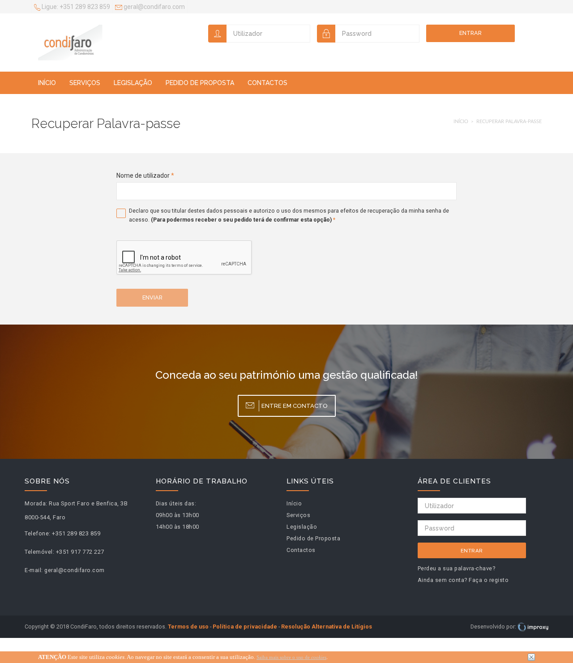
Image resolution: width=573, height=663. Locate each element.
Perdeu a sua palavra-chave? (457, 568)
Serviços (84, 82)
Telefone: (38, 533)
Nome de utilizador (145, 175)
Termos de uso (188, 626)
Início (47, 82)
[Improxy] (532, 626)
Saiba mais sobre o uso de (291, 657)
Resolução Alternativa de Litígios (326, 626)
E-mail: (34, 570)
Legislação (133, 82)
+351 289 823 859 (76, 6)
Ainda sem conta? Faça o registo (463, 580)
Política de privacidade (245, 626)
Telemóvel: (39, 551)
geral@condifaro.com (153, 6)
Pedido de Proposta (200, 82)
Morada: (36, 503)
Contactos (267, 82)
